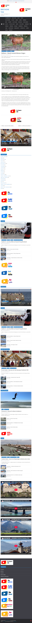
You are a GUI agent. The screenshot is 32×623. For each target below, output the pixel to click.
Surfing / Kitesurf (6, 409)
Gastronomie (9, 51)
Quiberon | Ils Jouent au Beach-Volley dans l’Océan (14, 340)
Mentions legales (3, 574)
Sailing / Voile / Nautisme (4, 177)
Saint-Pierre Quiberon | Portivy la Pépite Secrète (13, 253)
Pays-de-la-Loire (3, 174)
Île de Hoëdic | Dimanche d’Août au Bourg (12, 143)
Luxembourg (2, 167)
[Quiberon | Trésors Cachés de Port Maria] (3, 250)
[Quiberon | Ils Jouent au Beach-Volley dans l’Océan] (3, 341)
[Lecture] (1, 497)
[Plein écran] (30, 497)
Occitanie (2, 173)
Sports (1, 181)
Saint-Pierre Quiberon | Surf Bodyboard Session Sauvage (15, 422)
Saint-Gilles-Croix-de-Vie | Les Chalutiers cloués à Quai (14, 474)
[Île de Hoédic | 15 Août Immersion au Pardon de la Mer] (3, 258)
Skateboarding (3, 178)
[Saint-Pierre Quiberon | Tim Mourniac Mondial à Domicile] (3, 386)
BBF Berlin (2, 571)
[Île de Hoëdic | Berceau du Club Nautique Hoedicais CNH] (16, 359)
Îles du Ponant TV (4, 141)
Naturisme (2, 170)
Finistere (2, 160)
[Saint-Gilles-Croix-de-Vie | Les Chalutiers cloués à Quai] (3, 475)
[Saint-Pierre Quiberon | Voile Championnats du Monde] (3, 382)
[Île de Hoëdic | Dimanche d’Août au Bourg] (16, 129)
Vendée (2, 188)
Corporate (2, 572)
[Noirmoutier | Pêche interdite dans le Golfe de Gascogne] (3, 471)
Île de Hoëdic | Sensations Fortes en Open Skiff (13, 377)
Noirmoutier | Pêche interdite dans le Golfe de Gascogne (15, 470)
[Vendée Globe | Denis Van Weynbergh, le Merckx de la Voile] (16, 448)
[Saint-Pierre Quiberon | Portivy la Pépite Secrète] (3, 254)
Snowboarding (3, 180)
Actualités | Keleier (4, 51)
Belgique (8, 457)
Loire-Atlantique (3, 166)
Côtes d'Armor (3, 159)
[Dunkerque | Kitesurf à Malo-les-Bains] (3, 428)
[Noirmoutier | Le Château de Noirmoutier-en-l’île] (3, 467)
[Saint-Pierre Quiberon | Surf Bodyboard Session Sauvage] (3, 423)
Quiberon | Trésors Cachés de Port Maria (12, 249)
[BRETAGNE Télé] (2, 24)
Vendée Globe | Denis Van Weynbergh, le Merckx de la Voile (15, 459)
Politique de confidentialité (4, 576)
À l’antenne (2, 569)
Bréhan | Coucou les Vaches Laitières (7, 125)
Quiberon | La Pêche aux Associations (24, 125)
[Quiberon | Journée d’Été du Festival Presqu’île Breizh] (16, 231)
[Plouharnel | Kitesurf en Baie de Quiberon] (16, 400)
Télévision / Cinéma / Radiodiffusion (5, 184)
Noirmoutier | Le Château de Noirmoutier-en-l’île (13, 466)
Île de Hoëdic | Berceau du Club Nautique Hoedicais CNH (14, 370)
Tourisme (12, 141)
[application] (16, 489)
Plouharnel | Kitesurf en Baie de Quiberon (11, 411)
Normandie (2, 171)
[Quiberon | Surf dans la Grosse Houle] (3, 419)
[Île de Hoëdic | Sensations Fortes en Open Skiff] (3, 378)
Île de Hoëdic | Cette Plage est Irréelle (12, 344)
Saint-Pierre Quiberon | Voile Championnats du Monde (14, 381)
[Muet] (28, 497)
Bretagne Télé (8, 144)
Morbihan (13, 51)
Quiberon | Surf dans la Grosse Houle (12, 418)
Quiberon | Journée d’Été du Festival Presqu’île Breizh (14, 242)
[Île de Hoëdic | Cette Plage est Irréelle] (3, 345)
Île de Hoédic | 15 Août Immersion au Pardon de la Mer (17, 0)
